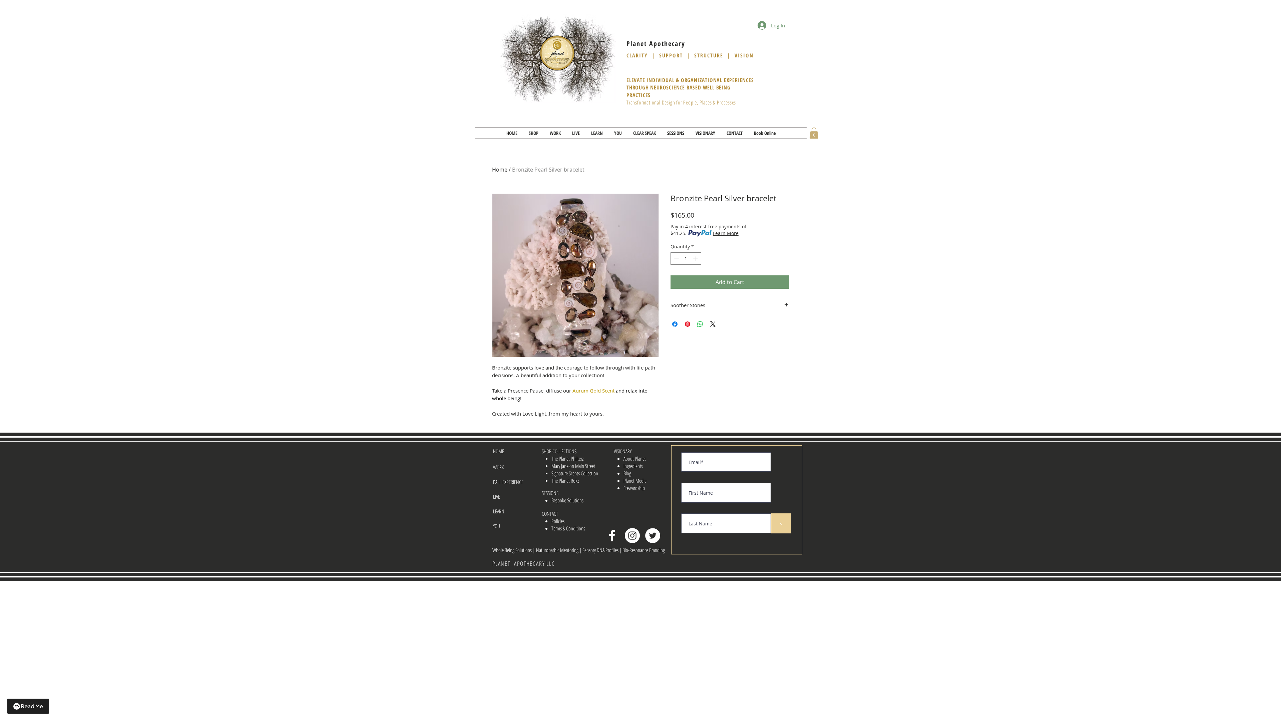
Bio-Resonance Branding (643, 550)
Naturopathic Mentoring (557, 550)
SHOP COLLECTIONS (559, 451)
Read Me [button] (32, 706)
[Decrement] (676, 258)
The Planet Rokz (565, 480)
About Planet (634, 458)
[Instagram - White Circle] (632, 535)
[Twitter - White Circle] (652, 535)
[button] (533, 133)
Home (499, 169)
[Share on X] (713, 324)
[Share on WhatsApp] (700, 324)
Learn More (726, 233)
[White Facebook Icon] (611, 535)
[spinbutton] (686, 258)
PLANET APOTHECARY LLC (523, 563)
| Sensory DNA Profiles (599, 550)
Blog (627, 473)
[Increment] (696, 258)
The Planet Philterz (567, 458)
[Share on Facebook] (675, 324)
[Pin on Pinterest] (688, 324)
